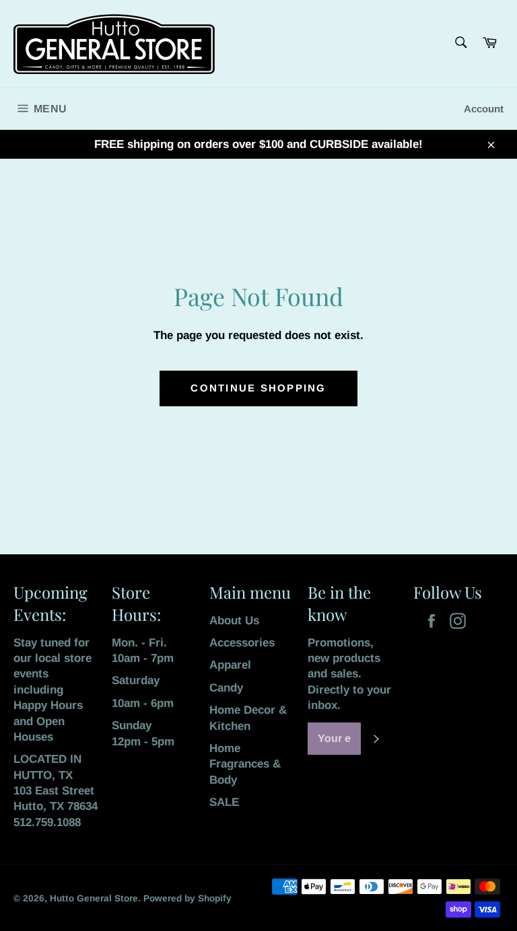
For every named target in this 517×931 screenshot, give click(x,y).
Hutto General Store (94, 898)
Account (484, 108)
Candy (226, 687)
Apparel (230, 665)
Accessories (242, 642)
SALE (224, 802)
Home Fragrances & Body (245, 764)
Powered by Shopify (187, 898)
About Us (234, 620)
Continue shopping (258, 388)
